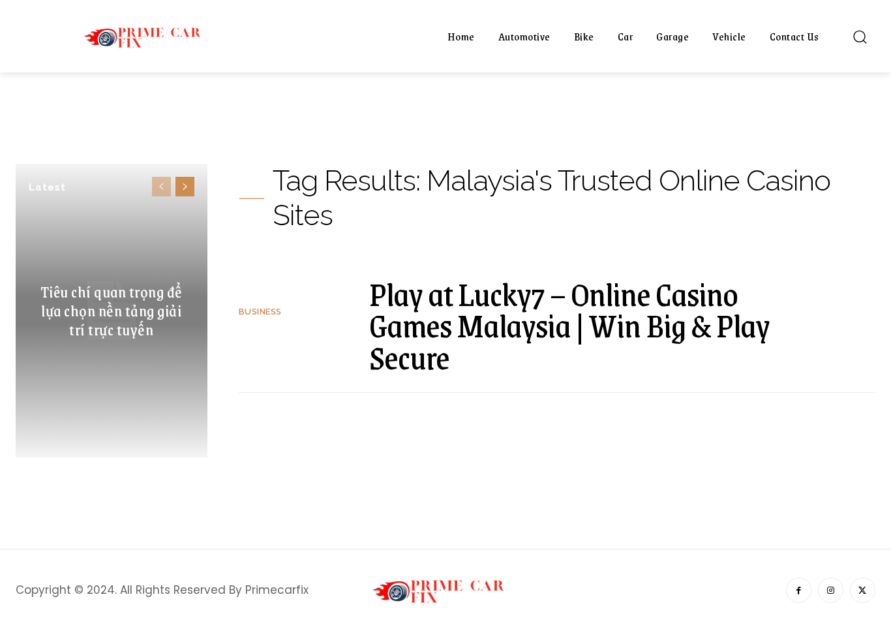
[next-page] (184, 186)
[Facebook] (798, 590)
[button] (859, 36)
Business (260, 311)
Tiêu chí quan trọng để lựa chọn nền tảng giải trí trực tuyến (111, 310)
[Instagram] (830, 590)
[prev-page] (161, 186)
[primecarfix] (148, 36)
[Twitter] (862, 590)
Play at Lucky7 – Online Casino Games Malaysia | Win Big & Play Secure (569, 325)
